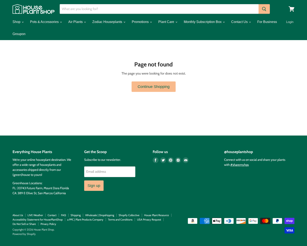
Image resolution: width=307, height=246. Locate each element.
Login (289, 22)
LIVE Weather (35, 215)
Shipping (76, 215)
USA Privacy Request (149, 219)
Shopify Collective (129, 215)
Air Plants (76, 22)
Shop (17, 22)
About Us (18, 215)
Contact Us (240, 22)
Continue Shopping (154, 87)
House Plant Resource (156, 215)
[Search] (264, 9)
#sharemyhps (239, 165)
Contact (52, 215)
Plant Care (166, 22)
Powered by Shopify (24, 234)
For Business (267, 22)
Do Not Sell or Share (24, 224)
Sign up (94, 186)
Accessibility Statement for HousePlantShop (38, 219)
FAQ (63, 215)
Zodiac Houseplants (107, 22)
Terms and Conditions (120, 219)
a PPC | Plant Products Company (85, 219)
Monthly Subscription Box (203, 22)
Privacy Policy (48, 224)
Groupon (19, 34)
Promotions (141, 22)
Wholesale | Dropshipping (99, 215)
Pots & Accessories (45, 22)
